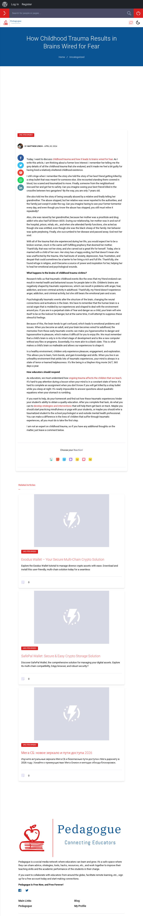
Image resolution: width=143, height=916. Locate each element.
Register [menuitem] (27, 4)
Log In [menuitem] (15, 4)
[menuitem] (5, 4)
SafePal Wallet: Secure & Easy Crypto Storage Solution (60, 656)
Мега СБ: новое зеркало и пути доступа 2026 (56, 753)
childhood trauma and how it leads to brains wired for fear (83, 159)
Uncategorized (26, 135)
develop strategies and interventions (53, 406)
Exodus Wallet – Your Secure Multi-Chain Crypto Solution (62, 559)
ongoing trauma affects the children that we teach (95, 378)
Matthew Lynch (35, 146)
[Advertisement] (71, 94)
